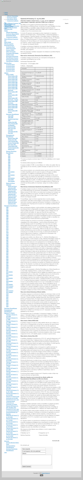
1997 (7, 248)
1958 (7, 210)
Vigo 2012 (10, 130)
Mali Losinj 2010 (12, 128)
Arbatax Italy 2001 (12, 139)
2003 (9, 157)
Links (5, 28)
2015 (7, 282)
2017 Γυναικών (9, 290)
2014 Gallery (11, 179)
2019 (7, 295)
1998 (7, 249)
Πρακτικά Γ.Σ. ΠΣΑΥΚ (9, 313)
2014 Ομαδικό (11, 181)
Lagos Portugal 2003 (13, 141)
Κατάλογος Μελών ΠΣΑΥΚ (12, 34)
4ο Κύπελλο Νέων (10, 69)
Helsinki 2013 (11, 149)
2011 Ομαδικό (11, 171)
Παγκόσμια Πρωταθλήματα (12, 114)
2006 (9, 162)
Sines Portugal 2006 (13, 123)
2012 (9, 173)
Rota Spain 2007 (12, 144)
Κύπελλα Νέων (8, 63)
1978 (7, 232)
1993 (7, 245)
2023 (7, 301)
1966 (7, 218)
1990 (7, 242)
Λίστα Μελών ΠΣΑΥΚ (12, 19)
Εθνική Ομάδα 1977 (12, 80)
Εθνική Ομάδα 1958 (12, 76)
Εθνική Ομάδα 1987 (12, 87)
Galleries (6, 73)
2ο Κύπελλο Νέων (10, 66)
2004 (9, 159)
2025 (7, 304)
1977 (7, 231)
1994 (7, 246)
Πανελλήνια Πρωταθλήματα (10, 205)
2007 (9, 164)
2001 (9, 154)
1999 (7, 251)
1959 (7, 212)
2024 (7, 303)
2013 (9, 176)
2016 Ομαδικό (9, 287)
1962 (7, 215)
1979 (7, 234)
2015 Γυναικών (9, 286)
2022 (7, 300)
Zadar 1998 (10, 115)
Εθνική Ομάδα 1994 (12, 106)
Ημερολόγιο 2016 (8, 29)
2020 (7, 297)
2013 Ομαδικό (11, 178)
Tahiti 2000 (10, 117)
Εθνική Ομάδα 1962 (12, 79)
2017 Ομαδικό (9, 292)
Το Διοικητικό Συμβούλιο (12, 20)
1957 (7, 208)
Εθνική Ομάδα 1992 (12, 104)
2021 (7, 298)
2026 (7, 306)
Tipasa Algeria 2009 (12, 146)
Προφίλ (6, 14)
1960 (7, 213)
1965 (7, 216)
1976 (7, 229)
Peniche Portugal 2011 (13, 147)
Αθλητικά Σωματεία (9, 26)
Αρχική (6, 12)
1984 (7, 237)
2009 (9, 167)
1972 (7, 223)
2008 (9, 165)
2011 (9, 170)
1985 (7, 238)
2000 (7, 253)
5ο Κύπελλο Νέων (10, 47)
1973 (7, 224)
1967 (7, 219)
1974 (7, 226)
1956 (7, 207)
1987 (7, 240)
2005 (9, 160)
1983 (7, 235)
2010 (9, 168)
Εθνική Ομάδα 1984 (12, 82)
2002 (9, 156)
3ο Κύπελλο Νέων (10, 67)
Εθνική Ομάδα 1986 (12, 85)
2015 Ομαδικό (9, 284)
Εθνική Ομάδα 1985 (12, 84)
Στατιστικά (6, 441)
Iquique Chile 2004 (12, 122)
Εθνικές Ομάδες (10, 74)
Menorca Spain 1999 (13, 138)
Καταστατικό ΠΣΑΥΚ (12, 17)
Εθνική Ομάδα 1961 (12, 77)
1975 (7, 227)
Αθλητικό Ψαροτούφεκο (12, 16)
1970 (7, 221)
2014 (7, 279)
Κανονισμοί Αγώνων (9, 45)
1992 (7, 243)
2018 (7, 293)
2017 (7, 289)
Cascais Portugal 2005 (13, 143)
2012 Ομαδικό (11, 175)
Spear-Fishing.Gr (46, 473)
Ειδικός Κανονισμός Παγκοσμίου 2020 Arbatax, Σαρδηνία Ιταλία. (12, 53)
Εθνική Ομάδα (7, 25)
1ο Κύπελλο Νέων (10, 64)
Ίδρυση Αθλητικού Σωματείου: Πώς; (12, 23)
